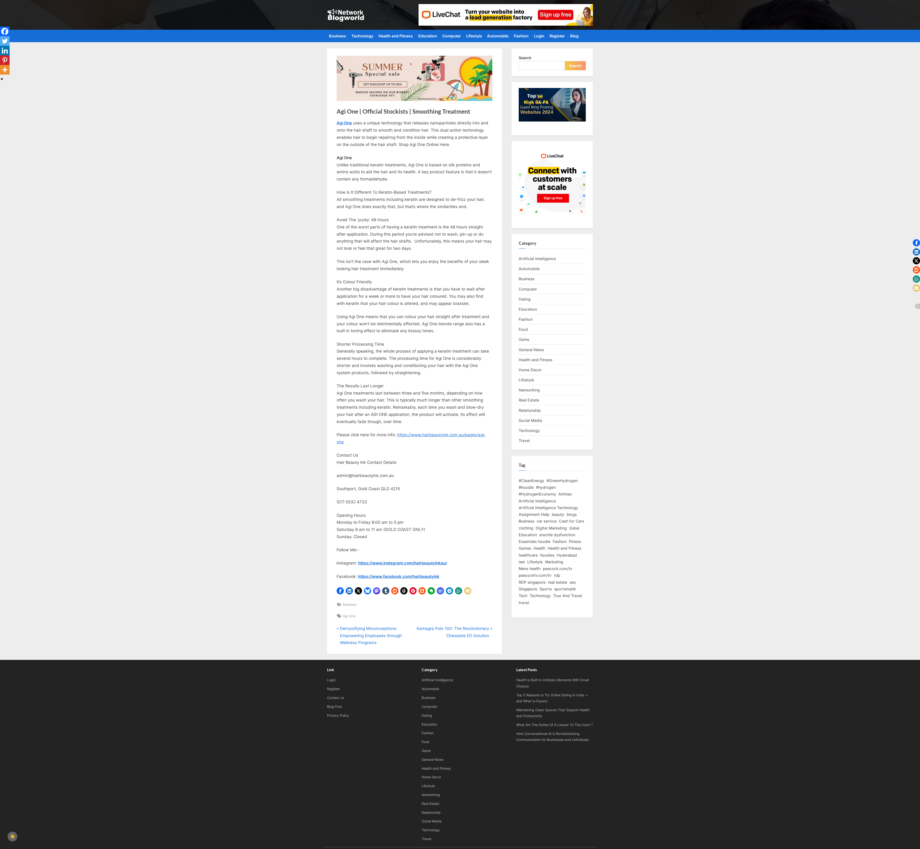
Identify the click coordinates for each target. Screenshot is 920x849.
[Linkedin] (5, 50)
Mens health (529, 568)
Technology (362, 36)
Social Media (530, 420)
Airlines (565, 494)
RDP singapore (532, 582)
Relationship (530, 410)
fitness (575, 541)
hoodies (547, 555)
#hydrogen (546, 487)
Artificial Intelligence (537, 258)
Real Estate (529, 400)
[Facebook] (5, 31)
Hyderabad (567, 555)
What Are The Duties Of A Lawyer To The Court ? (554, 725)
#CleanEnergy (531, 480)
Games (525, 548)
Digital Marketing (551, 528)
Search (525, 57)
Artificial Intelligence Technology (548, 507)
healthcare (528, 555)
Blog (574, 36)
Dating (525, 299)
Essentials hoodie (534, 541)
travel (524, 602)
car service (547, 521)
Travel (524, 440)
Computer (451, 36)
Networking (529, 390)
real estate (557, 582)
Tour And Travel (567, 595)
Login (539, 36)
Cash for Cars (571, 521)
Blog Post (334, 706)
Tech (523, 595)
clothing (526, 528)
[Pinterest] (5, 60)
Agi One (349, 616)
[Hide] (2, 79)
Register (557, 36)
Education (427, 36)
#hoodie (526, 487)
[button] (340, 590)
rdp (557, 575)
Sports (546, 589)
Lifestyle (474, 36)
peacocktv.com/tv (535, 575)
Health (539, 548)
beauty (558, 514)
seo (572, 582)
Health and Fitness (396, 36)
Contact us (335, 698)
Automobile (497, 36)
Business (337, 36)
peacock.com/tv (557, 568)
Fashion (521, 36)
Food (523, 329)
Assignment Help (534, 514)
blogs (572, 514)
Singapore (528, 589)
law (522, 561)
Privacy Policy (338, 715)
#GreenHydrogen (562, 480)
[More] (5, 70)
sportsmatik (565, 589)
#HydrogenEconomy (537, 494)
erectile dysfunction (557, 534)
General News (531, 349)
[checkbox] (12, 836)
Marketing (554, 561)
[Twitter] (5, 41)
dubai (574, 528)
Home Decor (530, 369)
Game (524, 339)
